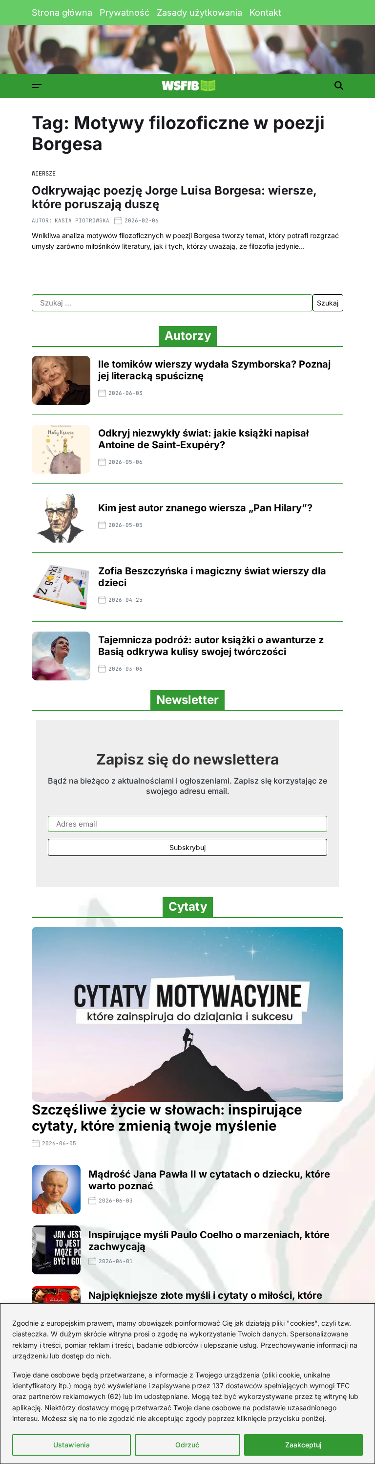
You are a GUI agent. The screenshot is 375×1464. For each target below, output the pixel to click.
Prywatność (124, 12)
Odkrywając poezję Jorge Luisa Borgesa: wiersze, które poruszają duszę (174, 197)
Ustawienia (71, 1445)
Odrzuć (187, 1445)
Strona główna (62, 12)
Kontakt (265, 12)
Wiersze (44, 173)
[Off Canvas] (37, 86)
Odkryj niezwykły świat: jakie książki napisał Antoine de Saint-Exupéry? (203, 439)
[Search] (338, 85)
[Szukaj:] (172, 303)
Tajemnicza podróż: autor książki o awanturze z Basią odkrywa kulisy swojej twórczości (211, 645)
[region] (187, 1383)
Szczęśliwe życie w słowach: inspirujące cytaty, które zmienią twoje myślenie (167, 1118)
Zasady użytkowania (199, 12)
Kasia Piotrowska (82, 220)
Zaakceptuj (303, 1445)
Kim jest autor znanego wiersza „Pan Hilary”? (205, 508)
